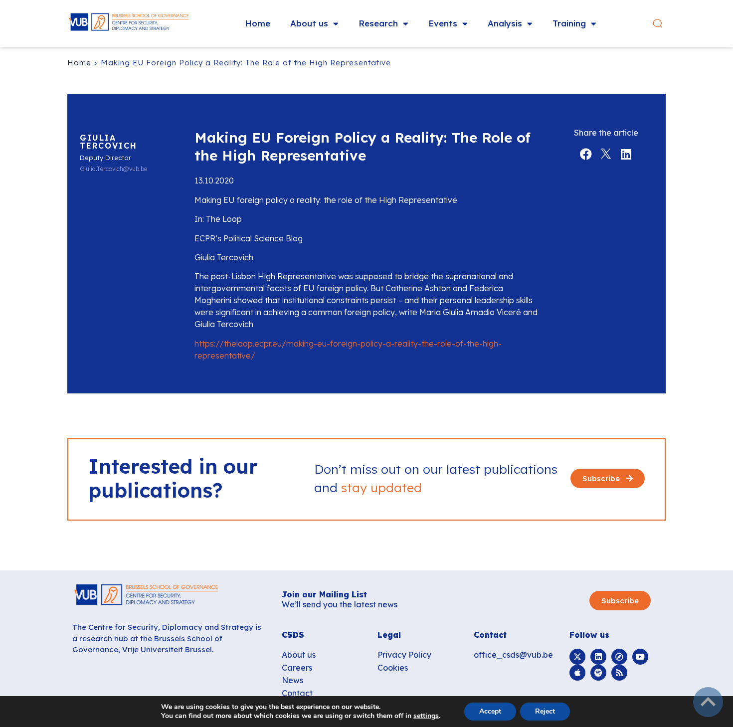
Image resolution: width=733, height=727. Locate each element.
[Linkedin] (598, 657)
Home (257, 23)
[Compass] (619, 657)
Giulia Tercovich (108, 142)
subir (708, 702)
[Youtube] (640, 657)
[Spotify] (598, 673)
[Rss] (619, 673)
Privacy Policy (404, 655)
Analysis (505, 23)
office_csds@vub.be (513, 655)
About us (309, 23)
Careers (297, 668)
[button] (657, 23)
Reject (545, 711)
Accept (490, 711)
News (292, 680)
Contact (297, 693)
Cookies (392, 668)
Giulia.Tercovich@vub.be (113, 169)
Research (378, 23)
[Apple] (577, 673)
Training (569, 23)
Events (442, 23)
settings (426, 716)
